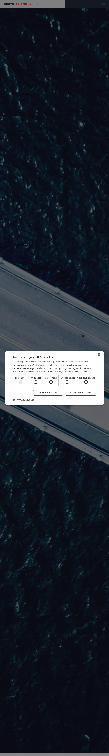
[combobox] (99, 354)
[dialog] (54, 378)
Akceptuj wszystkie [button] (80, 392)
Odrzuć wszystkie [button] (48, 392)
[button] (23, 399)
